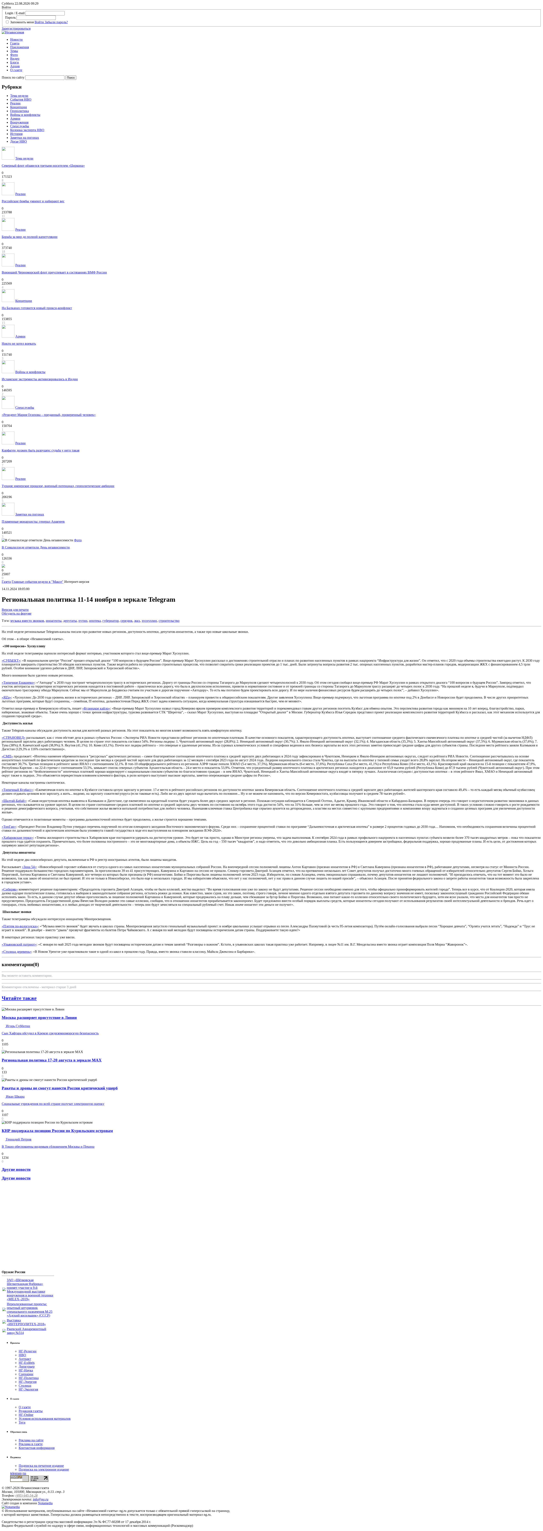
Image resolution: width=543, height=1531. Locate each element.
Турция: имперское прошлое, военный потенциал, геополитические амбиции (58, 486)
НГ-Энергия (27, 1382)
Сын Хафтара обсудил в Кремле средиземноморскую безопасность (50, 1033)
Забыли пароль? (56, 22)
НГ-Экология (28, 1389)
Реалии (15, 103)
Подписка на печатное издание (41, 1465)
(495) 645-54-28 (26, 1495)
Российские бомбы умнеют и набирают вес (33, 201)
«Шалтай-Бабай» (14, 801)
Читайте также (19, 998)
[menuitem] (275, 40)
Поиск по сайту (13, 77)
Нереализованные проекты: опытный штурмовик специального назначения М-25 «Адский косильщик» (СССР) (29, 1309)
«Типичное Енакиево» (18, 682)
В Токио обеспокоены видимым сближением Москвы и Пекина (48, 1146)
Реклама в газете (31, 1444)
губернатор (110, 620)
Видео (14, 58)
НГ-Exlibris (27, 1362)
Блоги (14, 62)
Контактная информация (37, 1448)
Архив (15, 66)
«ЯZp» (6, 697)
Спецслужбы (19, 126)
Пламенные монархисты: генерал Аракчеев (33, 521)
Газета (14, 43)
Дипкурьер (27, 1366)
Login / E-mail (15, 13)
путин (82, 620)
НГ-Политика (29, 1378)
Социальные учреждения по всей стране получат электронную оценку (53, 1104)
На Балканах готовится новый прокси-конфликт (37, 308)
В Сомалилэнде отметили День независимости (36, 547)
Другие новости (16, 1169)
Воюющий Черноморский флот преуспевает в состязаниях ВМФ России (54, 272)
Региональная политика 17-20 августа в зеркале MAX (52, 1060)
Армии (15, 118)
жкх (137, 620)
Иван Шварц (15, 1096)
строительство (169, 620)
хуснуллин (149, 620)
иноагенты (54, 620)
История (16, 134)
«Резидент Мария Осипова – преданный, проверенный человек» (49, 415)
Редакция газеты (31, 1411)
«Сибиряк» (10, 889)
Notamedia (45, 1503)
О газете (16, 70)
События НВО (20, 99)
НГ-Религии (27, 1351)
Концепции (18, 107)
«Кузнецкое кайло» (96, 708)
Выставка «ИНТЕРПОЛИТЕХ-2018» (26, 1322)
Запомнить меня (22, 22)
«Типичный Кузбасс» (17, 790)
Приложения (19, 47)
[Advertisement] (27, 1227)
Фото (14, 55)
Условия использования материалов (45, 1418)
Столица (25, 1385)
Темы (14, 51)
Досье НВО (18, 141)
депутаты (70, 620)
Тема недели (19, 95)
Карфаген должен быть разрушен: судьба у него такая (40, 450)
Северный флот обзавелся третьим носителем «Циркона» (43, 165)
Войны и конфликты (25, 115)
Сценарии (26, 1374)
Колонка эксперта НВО (27, 130)
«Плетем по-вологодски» (20, 926)
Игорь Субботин (17, 1026)
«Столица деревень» (16, 951)
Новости (16, 39)
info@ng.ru (40, 1499)
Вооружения (19, 122)
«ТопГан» (9, 826)
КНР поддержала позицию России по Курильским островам (57, 1130)
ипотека (95, 620)
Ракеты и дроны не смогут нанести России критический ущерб (60, 1088)
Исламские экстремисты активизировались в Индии (40, 379)
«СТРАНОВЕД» (13, 737)
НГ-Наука (26, 1370)
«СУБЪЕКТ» (11, 660)
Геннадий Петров (18, 1139)
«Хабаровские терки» (17, 837)
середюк (126, 620)
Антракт (25, 1359)
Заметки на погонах (24, 137)
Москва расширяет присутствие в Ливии (39, 1017)
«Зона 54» (29, 867)
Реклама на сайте (31, 1440)
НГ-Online (26, 1415)
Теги (22, 1422)
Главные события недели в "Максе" (37, 582)
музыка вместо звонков (27, 620)
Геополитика (19, 111)
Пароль (10, 17)
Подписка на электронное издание (44, 1469)
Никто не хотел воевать (19, 343)
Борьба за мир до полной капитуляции (29, 237)
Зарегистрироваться (16, 28)
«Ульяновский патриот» (19, 944)
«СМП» (7, 756)
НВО (22, 1355)
